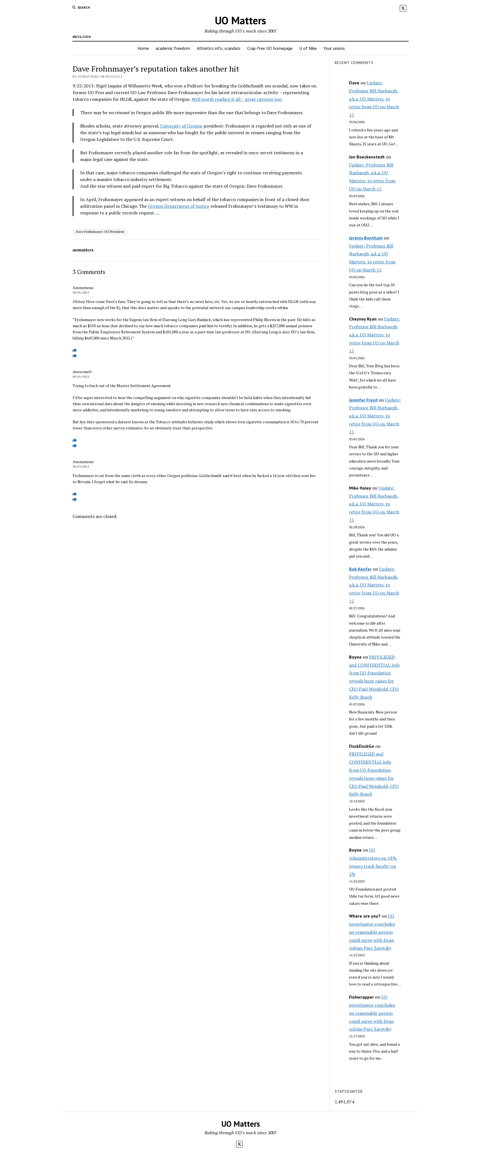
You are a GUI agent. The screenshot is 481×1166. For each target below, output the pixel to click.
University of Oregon (181, 126)
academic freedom (173, 48)
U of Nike (308, 48)
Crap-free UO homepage (270, 48)
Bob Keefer (360, 569)
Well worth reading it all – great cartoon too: (237, 99)
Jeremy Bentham (366, 238)
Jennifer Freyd (363, 400)
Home (143, 48)
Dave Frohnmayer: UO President (100, 231)
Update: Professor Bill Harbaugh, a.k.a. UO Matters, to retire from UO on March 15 (374, 99)
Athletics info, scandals (218, 48)
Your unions (334, 48)
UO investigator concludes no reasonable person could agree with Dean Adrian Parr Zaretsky (372, 932)
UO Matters (240, 20)
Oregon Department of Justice (178, 206)
